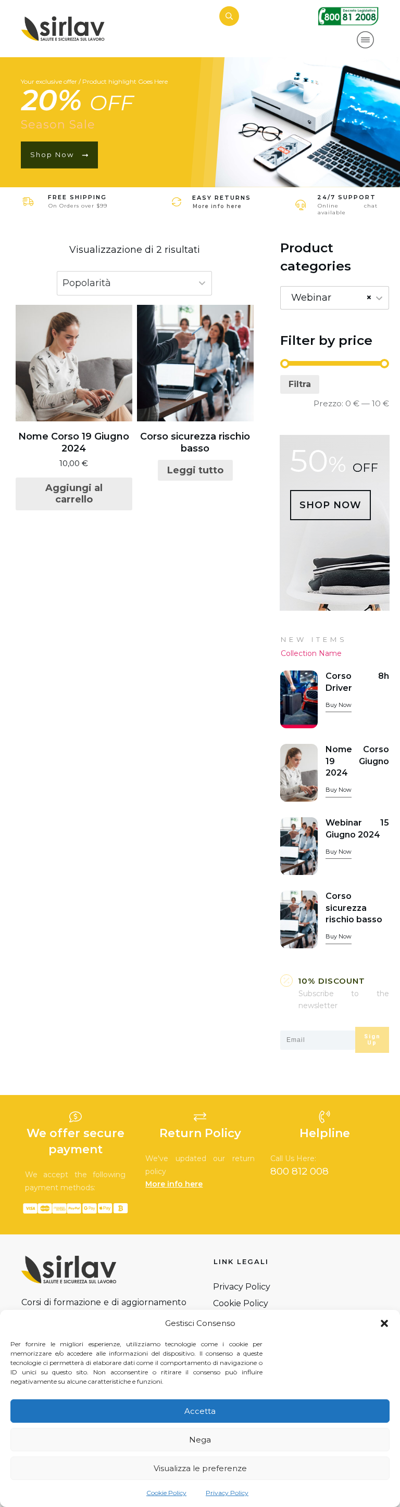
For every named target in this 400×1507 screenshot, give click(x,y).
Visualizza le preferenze (200, 1468)
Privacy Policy (227, 1493)
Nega (200, 1440)
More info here (217, 206)
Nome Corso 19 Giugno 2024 (357, 761)
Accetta (200, 1411)
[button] (384, 1323)
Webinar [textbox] (331, 297)
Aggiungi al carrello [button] (74, 493)
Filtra (300, 384)
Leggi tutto (195, 470)
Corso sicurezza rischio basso (354, 907)
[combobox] (334, 298)
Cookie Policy (166, 1493)
